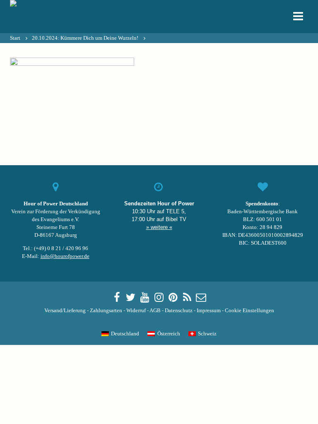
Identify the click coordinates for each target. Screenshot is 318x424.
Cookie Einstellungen (249, 310)
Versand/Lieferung (65, 310)
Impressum (209, 310)
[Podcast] (187, 298)
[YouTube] (145, 298)
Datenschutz (179, 310)
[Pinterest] (173, 298)
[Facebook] (117, 298)
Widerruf (136, 310)
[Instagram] (159, 298)
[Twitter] (131, 298)
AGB (155, 310)
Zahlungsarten (106, 310)
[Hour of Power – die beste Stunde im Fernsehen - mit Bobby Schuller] (55, 16)
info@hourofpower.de (65, 256)
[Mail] (201, 298)
